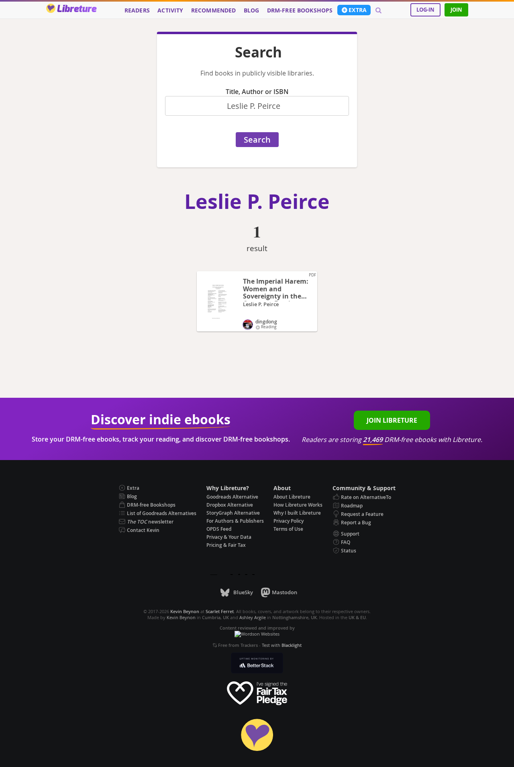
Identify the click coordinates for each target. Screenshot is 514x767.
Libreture (76, 9)
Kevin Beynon (181, 617)
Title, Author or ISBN (257, 91)
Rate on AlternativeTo (366, 497)
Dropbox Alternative (229, 504)
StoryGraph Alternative (233, 512)
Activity (170, 10)
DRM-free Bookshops (300, 10)
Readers (137, 10)
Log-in (425, 9)
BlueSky (243, 592)
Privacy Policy (288, 520)
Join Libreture (392, 420)
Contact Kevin (143, 530)
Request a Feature (362, 514)
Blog (251, 10)
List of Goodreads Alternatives (161, 513)
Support (350, 533)
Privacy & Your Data (228, 537)
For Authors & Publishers (235, 520)
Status (348, 550)
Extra (358, 10)
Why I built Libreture (297, 512)
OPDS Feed (218, 529)
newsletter (150, 521)
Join (456, 9)
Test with (282, 645)
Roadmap (352, 505)
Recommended (213, 10)
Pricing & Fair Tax (226, 545)
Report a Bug (356, 522)
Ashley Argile (252, 617)
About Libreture (291, 496)
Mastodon (284, 592)
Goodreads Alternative (232, 496)
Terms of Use (288, 529)
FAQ (345, 542)
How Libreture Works (297, 504)
